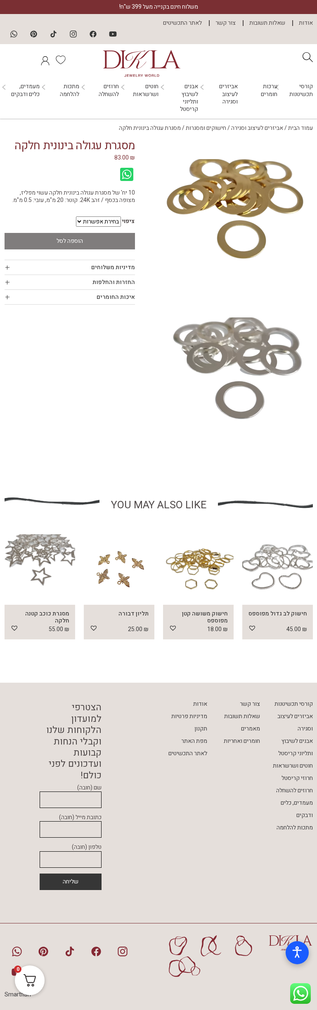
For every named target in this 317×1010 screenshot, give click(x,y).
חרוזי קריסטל (297, 778)
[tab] (70, 267)
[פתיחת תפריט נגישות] (297, 952)
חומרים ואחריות (242, 741)
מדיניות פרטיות (189, 716)
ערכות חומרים (269, 90)
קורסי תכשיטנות (301, 90)
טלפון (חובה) (87, 847)
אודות (306, 23)
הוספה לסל (70, 241)
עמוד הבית (300, 128)
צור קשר (225, 23)
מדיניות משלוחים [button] (113, 267)
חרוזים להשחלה (109, 90)
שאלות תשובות (267, 23)
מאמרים (250, 728)
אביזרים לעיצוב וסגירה (228, 94)
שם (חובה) (89, 788)
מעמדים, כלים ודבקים (25, 90)
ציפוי (128, 221)
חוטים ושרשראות (145, 90)
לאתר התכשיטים (182, 23)
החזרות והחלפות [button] (113, 282)
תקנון (200, 728)
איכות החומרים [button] (116, 297)
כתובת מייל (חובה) (80, 818)
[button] (252, 628)
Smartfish (18, 994)
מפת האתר (194, 741)
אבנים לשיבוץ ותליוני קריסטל (189, 98)
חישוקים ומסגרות (206, 128)
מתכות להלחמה (69, 90)
